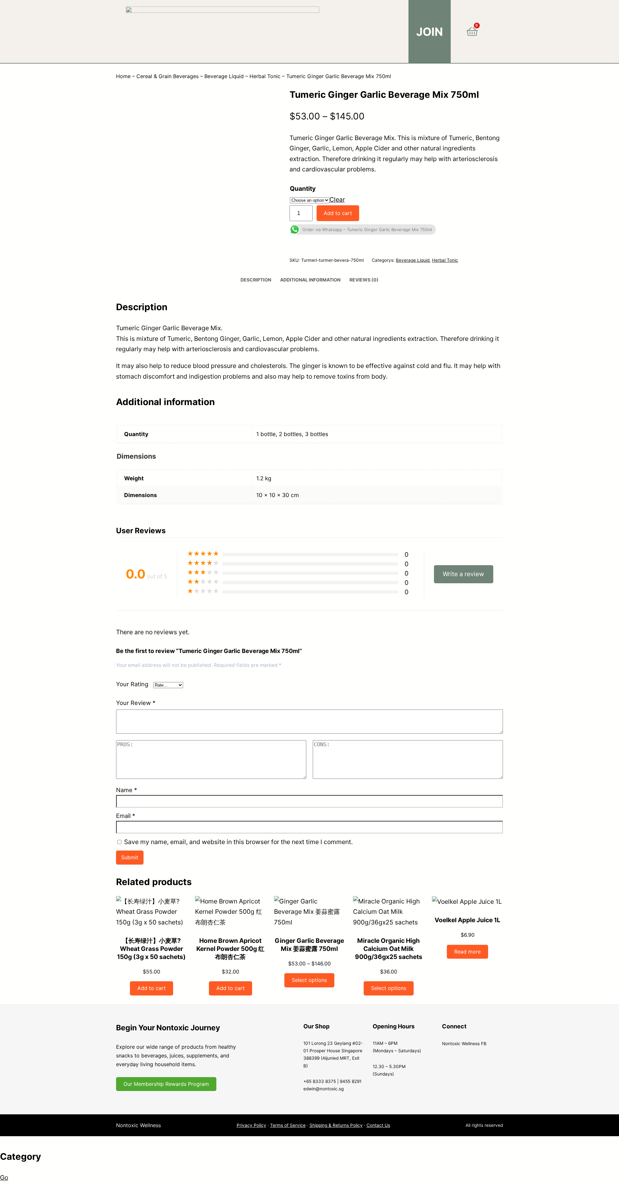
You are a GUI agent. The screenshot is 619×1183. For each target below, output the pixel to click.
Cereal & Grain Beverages (167, 76)
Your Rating (132, 684)
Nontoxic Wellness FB (464, 1043)
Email (125, 815)
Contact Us (378, 1125)
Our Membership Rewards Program (166, 1084)
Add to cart (338, 213)
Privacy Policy (251, 1125)
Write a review (463, 574)
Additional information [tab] (310, 279)
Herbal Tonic (265, 76)
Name (126, 789)
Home (123, 76)
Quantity (303, 188)
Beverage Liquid (224, 76)
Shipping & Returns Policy (336, 1125)
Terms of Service (288, 1125)
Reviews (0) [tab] (363, 279)
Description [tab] (256, 279)
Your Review (135, 702)
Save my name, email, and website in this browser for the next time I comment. (238, 842)
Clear (337, 199)
